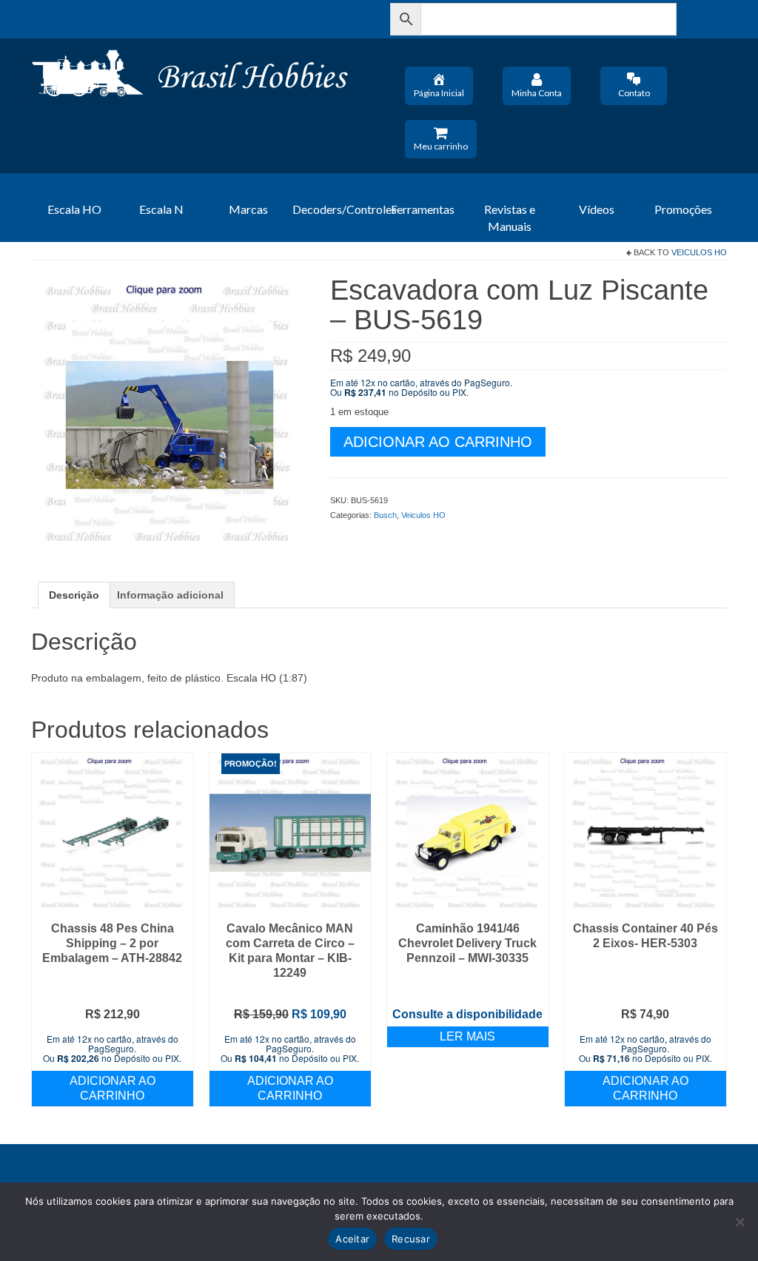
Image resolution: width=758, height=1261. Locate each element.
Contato (634, 92)
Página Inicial (439, 92)
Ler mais (467, 1036)
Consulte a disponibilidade (467, 1014)
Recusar (411, 1239)
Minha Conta (537, 92)
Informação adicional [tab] (170, 595)
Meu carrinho (441, 146)
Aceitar (352, 1239)
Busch (385, 515)
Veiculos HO (699, 252)
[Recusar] (739, 1221)
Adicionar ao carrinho (437, 442)
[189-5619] (169, 413)
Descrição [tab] (74, 595)
